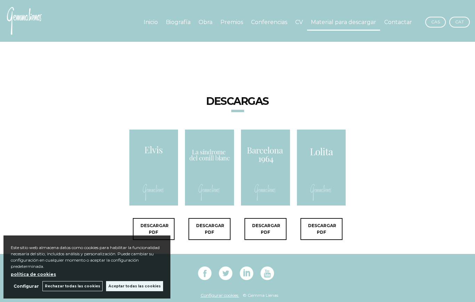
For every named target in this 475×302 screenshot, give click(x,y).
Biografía (178, 22)
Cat (459, 21)
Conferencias (269, 22)
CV (299, 22)
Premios (231, 22)
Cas (435, 21)
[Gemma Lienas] (24, 31)
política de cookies (33, 274)
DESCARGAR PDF (154, 229)
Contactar (398, 22)
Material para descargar (343, 22)
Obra (205, 22)
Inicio (151, 22)
